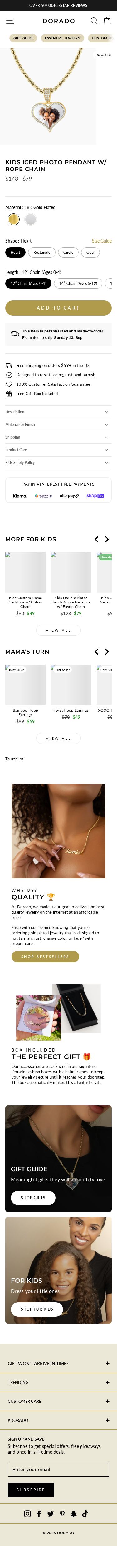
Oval (90, 252)
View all (58, 630)
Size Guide (102, 240)
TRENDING (18, 1382)
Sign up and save (26, 1439)
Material (30, 207)
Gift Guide (23, 38)
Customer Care (24, 1401)
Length (33, 272)
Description (14, 412)
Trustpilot (14, 758)
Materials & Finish (20, 424)
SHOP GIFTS (33, 1197)
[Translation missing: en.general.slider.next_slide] (107, 539)
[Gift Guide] (58, 1158)
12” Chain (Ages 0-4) (28, 283)
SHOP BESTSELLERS (45, 956)
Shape (18, 240)
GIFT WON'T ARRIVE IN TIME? (38, 1363)
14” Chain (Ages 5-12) (78, 283)
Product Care (16, 449)
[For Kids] (58, 1270)
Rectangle (42, 252)
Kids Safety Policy (20, 462)
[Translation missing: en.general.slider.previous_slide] (97, 539)
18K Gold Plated (14, 219)
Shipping (12, 437)
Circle (68, 252)
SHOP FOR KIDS (37, 1309)
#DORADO (18, 1420)
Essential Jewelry (62, 38)
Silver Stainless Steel (31, 219)
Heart (15, 252)
